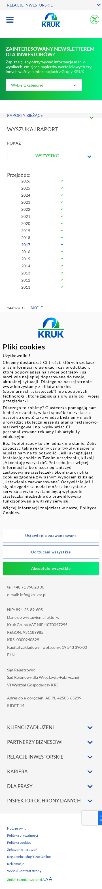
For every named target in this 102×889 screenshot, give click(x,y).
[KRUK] (51, 20)
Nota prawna (16, 828)
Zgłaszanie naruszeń (22, 849)
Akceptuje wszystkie (51, 568)
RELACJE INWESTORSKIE (30, 5)
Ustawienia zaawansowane (51, 535)
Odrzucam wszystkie (51, 552)
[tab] (51, 181)
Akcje (36, 307)
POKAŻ (14, 143)
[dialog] (51, 444)
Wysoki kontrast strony (24, 871)
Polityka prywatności (22, 835)
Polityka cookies (19, 842)
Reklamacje (15, 864)
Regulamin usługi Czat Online (29, 856)
